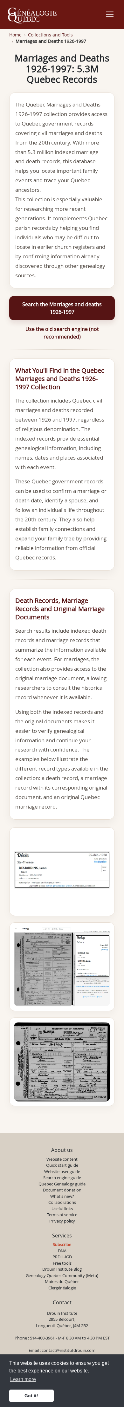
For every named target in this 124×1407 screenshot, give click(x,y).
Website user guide (62, 1171)
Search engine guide (62, 1177)
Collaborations (62, 1202)
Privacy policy (62, 1221)
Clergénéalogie (62, 1288)
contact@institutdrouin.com (68, 1350)
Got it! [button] (31, 1395)
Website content (62, 1159)
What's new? (62, 1196)
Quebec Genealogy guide (62, 1184)
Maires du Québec (62, 1281)
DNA (62, 1251)
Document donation (62, 1190)
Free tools (62, 1263)
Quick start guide (62, 1165)
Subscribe (62, 1244)
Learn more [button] (23, 1379)
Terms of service (62, 1214)
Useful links (62, 1208)
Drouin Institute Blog (62, 1269)
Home (15, 35)
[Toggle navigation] (110, 14)
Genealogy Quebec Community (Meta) (62, 1275)
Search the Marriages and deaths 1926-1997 (62, 308)
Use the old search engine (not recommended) (62, 333)
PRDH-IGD (62, 1257)
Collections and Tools (50, 35)
